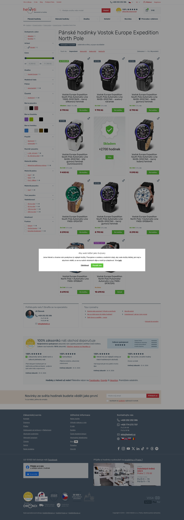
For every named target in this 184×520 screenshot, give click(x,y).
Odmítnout (85, 265)
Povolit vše (97, 265)
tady (120, 260)
